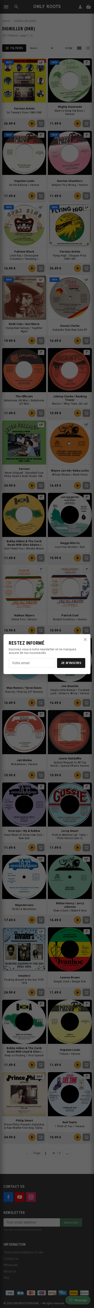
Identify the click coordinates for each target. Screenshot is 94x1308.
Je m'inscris (71, 663)
